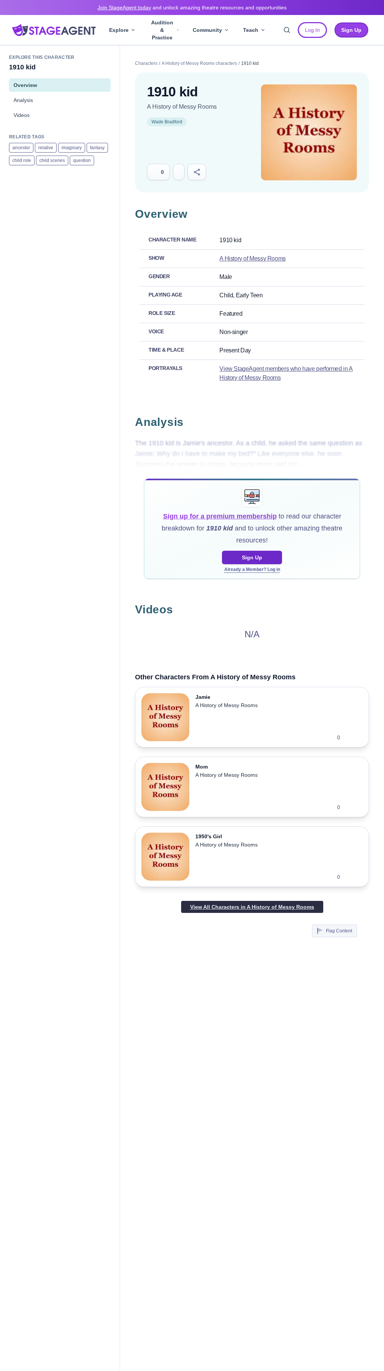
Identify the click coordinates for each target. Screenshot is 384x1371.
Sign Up (252, 557)
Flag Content (339, 930)
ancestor (21, 147)
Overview (25, 85)
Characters (146, 63)
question (82, 160)
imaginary (72, 147)
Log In (312, 30)
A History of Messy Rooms (182, 106)
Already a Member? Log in (252, 569)
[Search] (286, 29)
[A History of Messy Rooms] (309, 132)
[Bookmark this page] (178, 172)
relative (45, 147)
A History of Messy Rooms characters (199, 63)
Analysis (23, 100)
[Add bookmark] (350, 737)
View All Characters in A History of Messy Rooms (252, 907)
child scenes (52, 160)
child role (21, 160)
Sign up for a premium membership (220, 516)
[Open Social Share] (197, 172)
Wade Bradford (167, 121)
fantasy (97, 147)
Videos (22, 115)
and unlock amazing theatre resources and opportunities (192, 7)
